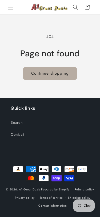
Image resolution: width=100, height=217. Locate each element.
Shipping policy (79, 197)
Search (17, 122)
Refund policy (84, 189)
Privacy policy (25, 197)
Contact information (52, 205)
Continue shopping (50, 73)
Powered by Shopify (55, 189)
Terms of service (51, 197)
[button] (11, 7)
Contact (17, 134)
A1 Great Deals (29, 189)
